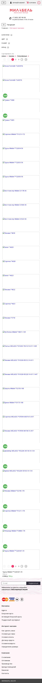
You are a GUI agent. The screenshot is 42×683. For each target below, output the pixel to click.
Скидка (11, 56)
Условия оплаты (8, 637)
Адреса (4, 610)
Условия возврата (8, 643)
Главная (5, 28)
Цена (4, 56)
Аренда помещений (9, 667)
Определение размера (10, 647)
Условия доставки (8, 634)
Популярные (22, 56)
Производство (7, 664)
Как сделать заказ (8, 631)
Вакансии (5, 670)
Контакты (5, 673)
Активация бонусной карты (12, 617)
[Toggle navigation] (4, 2)
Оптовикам (6, 660)
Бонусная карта (7, 613)
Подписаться (33, 583)
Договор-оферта (8, 640)
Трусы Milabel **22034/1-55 (12, 572)
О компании (6, 657)
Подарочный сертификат (11, 620)
